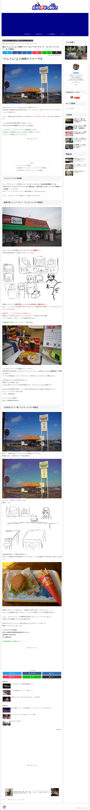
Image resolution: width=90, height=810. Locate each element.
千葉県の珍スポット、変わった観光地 (10, 40)
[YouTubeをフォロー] (77, 84)
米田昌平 (76, 73)
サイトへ (22, 107)
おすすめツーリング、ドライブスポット (19, 43)
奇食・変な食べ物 (7, 43)
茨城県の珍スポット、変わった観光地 (26, 40)
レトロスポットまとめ (32, 43)
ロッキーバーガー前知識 (24, 165)
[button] (86, 108)
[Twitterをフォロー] (75, 84)
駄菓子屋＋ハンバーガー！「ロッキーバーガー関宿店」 (32, 168)
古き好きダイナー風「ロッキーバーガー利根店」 (31, 170)
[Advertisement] (45, 22)
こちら (78, 82)
